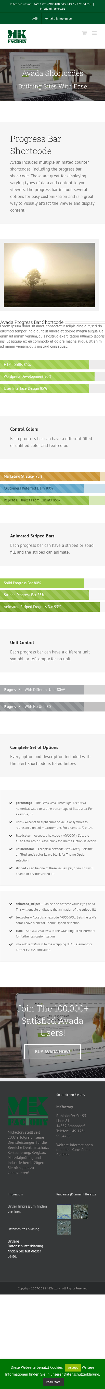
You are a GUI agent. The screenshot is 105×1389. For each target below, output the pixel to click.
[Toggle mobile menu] (94, 33)
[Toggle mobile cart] (84, 33)
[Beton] (64, 1228)
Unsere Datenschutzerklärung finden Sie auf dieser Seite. (25, 1249)
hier (65, 1154)
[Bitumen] (80, 1212)
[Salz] (64, 1212)
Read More (53, 1382)
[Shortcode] (52, 75)
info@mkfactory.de (52, 8)
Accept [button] (73, 1367)
